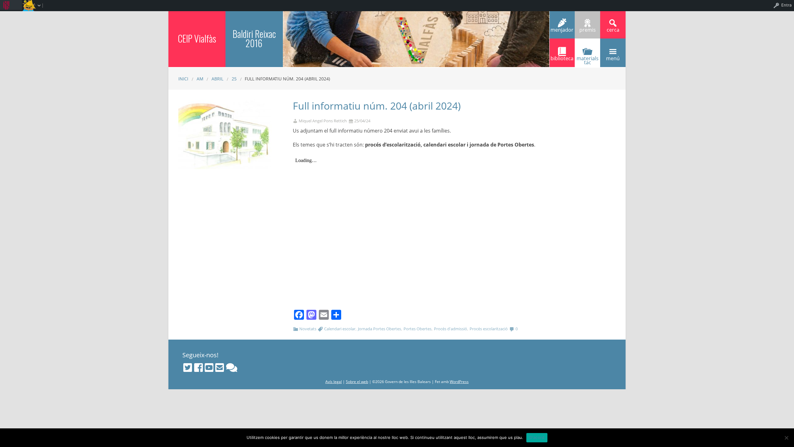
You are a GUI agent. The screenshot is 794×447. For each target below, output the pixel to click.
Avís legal (333, 381)
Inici (183, 79)
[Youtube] (209, 367)
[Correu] (219, 367)
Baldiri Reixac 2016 (254, 38)
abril (217, 79)
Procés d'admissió (450, 329)
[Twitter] (187, 367)
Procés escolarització (489, 329)
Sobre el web (357, 381)
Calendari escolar (339, 329)
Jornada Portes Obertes (379, 329)
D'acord (537, 437)
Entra (786, 4)
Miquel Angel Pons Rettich (323, 121)
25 (234, 79)
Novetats (307, 329)
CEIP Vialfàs (197, 38)
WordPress (459, 381)
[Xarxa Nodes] (231, 367)
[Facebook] (198, 367)
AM (200, 79)
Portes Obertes (417, 329)
